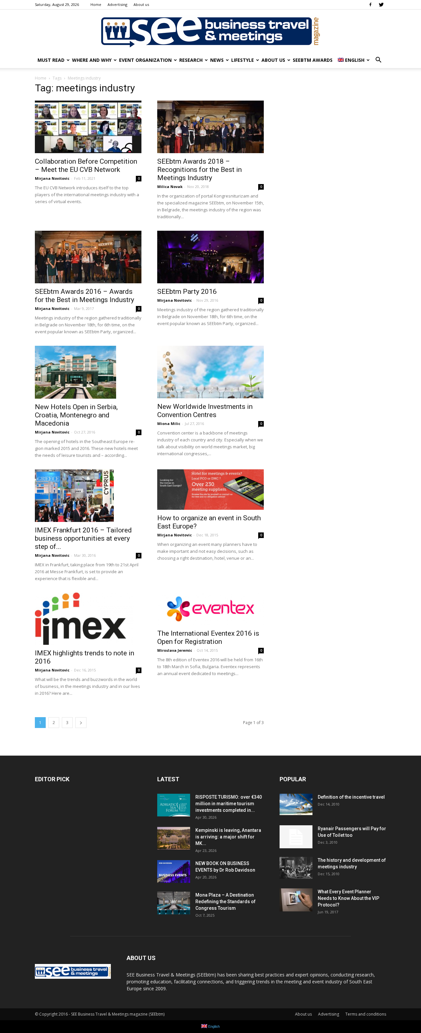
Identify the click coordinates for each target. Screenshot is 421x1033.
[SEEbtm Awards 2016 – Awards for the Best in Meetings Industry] (88, 257)
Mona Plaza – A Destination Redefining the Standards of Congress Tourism (225, 901)
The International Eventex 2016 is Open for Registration (208, 637)
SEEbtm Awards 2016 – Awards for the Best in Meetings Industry (84, 296)
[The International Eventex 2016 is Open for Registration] (210, 609)
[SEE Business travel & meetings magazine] (210, 31)
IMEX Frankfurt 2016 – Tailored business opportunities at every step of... (83, 538)
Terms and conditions (365, 1014)
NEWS (217, 60)
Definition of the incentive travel (351, 797)
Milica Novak (170, 186)
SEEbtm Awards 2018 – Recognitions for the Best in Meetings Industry (199, 169)
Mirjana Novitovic (52, 178)
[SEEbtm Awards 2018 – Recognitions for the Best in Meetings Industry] (210, 127)
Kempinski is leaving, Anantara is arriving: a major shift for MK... (228, 837)
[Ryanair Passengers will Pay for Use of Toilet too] (296, 836)
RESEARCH (191, 60)
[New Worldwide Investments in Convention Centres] (210, 372)
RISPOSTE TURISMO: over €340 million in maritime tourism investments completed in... (228, 803)
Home (95, 4)
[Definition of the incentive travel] (296, 804)
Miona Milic (168, 423)
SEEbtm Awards (313, 60)
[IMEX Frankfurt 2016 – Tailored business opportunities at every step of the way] (88, 495)
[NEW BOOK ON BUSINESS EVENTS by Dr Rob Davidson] (173, 871)
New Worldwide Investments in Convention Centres (205, 411)
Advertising (117, 4)
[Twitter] (381, 4)
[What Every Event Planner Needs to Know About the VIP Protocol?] (296, 899)
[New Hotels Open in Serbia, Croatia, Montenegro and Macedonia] (88, 372)
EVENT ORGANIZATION (145, 60)
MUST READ (50, 60)
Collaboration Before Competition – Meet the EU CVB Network (86, 165)
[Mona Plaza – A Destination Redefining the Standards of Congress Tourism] (173, 903)
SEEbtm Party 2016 (187, 291)
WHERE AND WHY (91, 60)
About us (141, 4)
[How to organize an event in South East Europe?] (210, 489)
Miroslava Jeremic (174, 650)
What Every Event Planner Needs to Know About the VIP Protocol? (348, 898)
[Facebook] (370, 4)
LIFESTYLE (242, 60)
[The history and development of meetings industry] (296, 868)
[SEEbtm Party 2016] (210, 257)
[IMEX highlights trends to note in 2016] (88, 619)
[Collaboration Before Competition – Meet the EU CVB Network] (88, 127)
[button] (378, 60)
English (354, 60)
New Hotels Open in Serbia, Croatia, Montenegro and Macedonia (76, 415)
